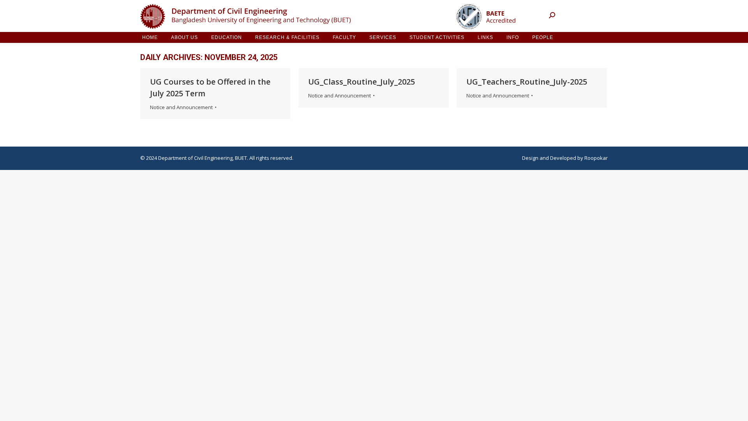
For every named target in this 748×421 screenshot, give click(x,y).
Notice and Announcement (181, 107)
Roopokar (596, 157)
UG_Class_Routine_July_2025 (361, 81)
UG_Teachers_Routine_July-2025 (526, 81)
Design (530, 157)
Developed (563, 157)
